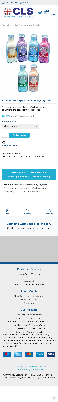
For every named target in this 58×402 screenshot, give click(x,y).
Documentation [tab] (37, 172)
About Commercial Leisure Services (29, 284)
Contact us (29, 277)
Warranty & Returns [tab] (18, 176)
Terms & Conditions (29, 300)
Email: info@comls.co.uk (30, 369)
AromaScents (9, 121)
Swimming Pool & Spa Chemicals (29, 318)
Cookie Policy (29, 303)
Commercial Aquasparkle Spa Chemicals (27, 156)
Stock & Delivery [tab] (41, 176)
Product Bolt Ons (29, 281)
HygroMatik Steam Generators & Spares (29, 325)
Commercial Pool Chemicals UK (29, 332)
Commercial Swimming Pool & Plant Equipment (29, 322)
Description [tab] (18, 172)
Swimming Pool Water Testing (29, 315)
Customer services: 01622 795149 (29, 366)
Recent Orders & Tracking (29, 274)
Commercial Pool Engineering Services (29, 328)
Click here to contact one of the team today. (29, 228)
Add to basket (19, 135)
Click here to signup (29, 256)
